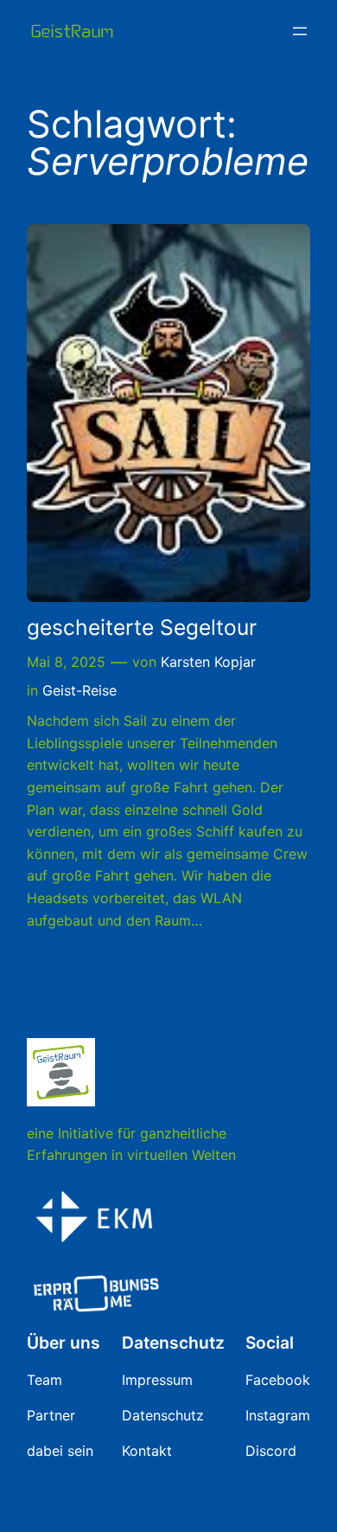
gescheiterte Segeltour (142, 627)
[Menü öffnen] (299, 31)
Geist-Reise (79, 690)
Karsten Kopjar (208, 661)
